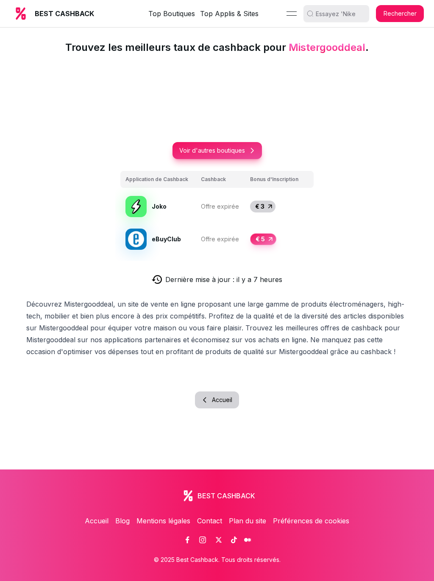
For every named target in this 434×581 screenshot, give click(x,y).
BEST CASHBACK (64, 13)
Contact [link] (209, 521)
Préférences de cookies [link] (311, 521)
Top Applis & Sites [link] (229, 13)
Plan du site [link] (247, 521)
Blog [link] (122, 521)
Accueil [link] (96, 521)
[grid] (217, 213)
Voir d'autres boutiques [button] (212, 150)
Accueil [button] (222, 399)
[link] (187, 539)
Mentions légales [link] (163, 521)
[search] (339, 13)
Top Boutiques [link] (171, 13)
